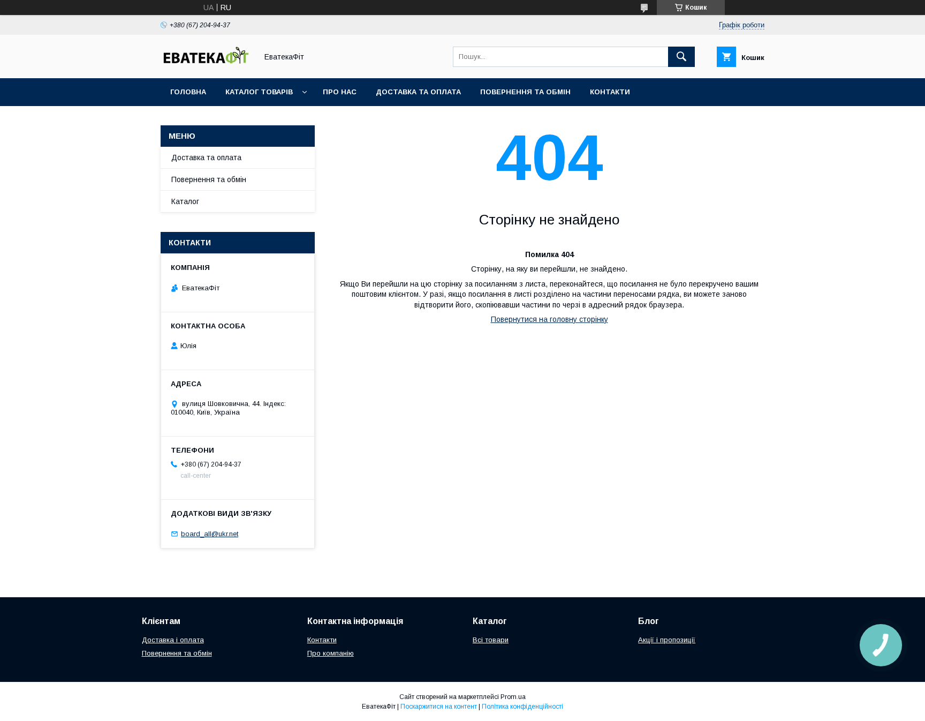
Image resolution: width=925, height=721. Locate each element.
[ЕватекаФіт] (206, 64)
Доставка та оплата (418, 92)
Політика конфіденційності (522, 706)
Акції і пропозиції (666, 640)
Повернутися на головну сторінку (549, 319)
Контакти (610, 92)
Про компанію (330, 653)
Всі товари (491, 640)
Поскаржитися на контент (438, 706)
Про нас (340, 92)
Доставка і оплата (173, 640)
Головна (188, 92)
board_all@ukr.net (209, 534)
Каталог (185, 201)
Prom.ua (513, 697)
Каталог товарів (259, 92)
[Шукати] (681, 57)
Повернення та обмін (525, 92)
